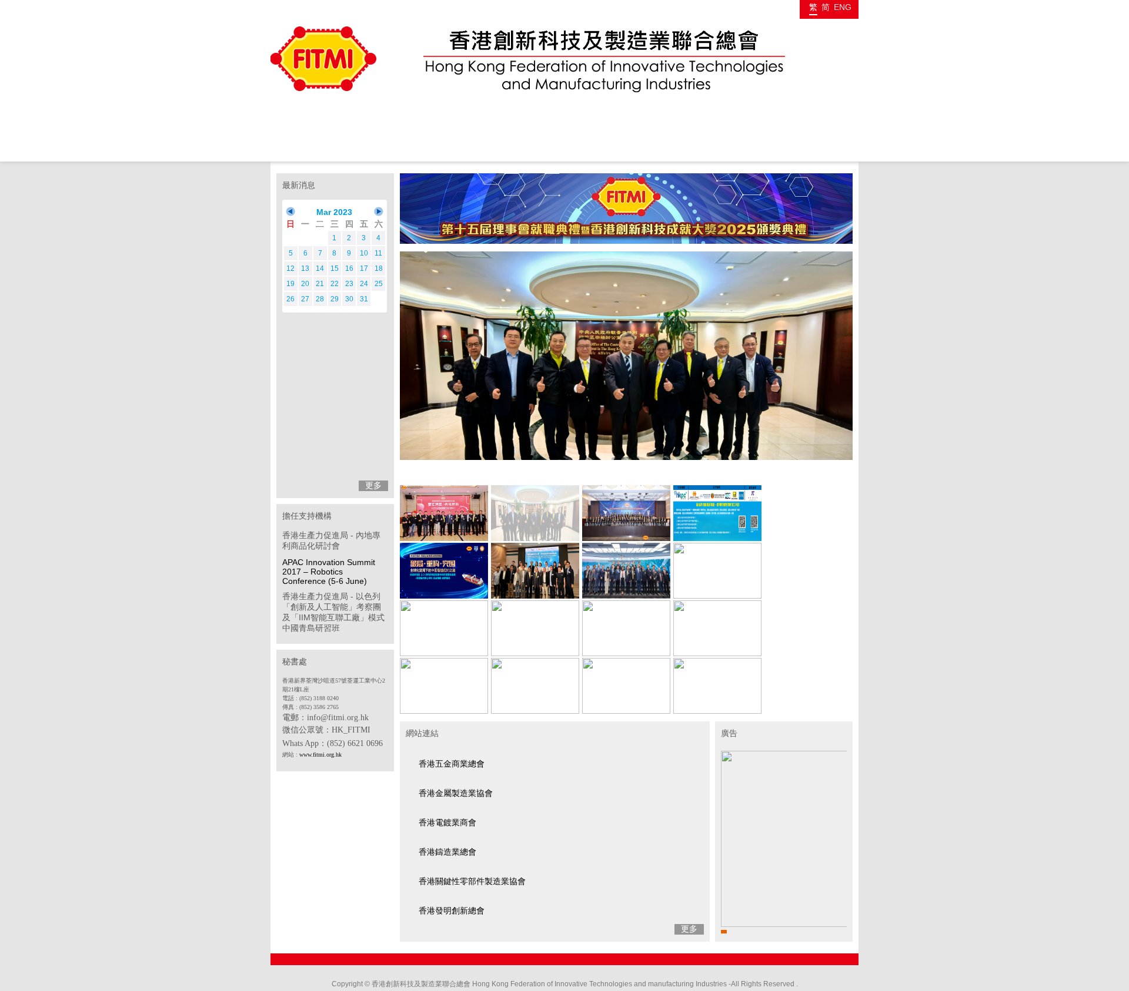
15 (334, 268)
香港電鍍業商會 (447, 822)
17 (364, 268)
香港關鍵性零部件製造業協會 (472, 881)
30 (349, 299)
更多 (373, 485)
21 (320, 284)
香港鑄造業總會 (447, 851)
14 (320, 268)
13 (305, 268)
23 (349, 284)
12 (290, 268)
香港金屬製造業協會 (456, 793)
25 (379, 284)
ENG (842, 7)
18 (379, 268)
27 (305, 299)
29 (334, 299)
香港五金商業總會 (452, 763)
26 (290, 299)
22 (334, 284)
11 (378, 253)
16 (349, 268)
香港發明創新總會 (452, 910)
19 (290, 284)
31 (364, 299)
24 (364, 284)
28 (320, 299)
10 (364, 253)
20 (305, 284)
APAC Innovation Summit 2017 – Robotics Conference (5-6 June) (328, 571)
